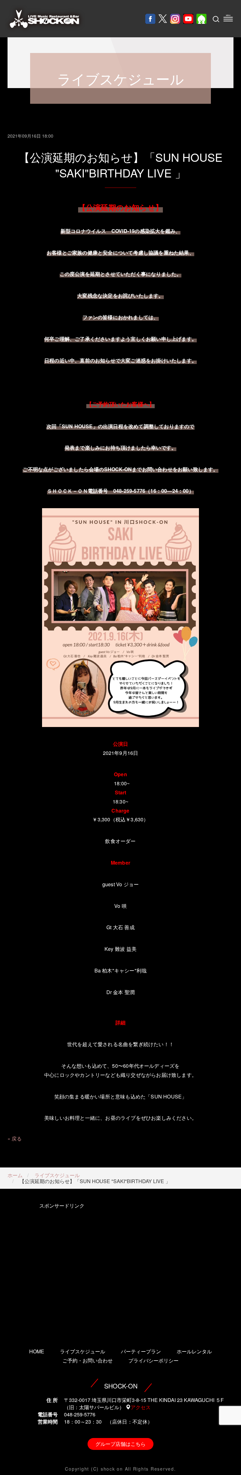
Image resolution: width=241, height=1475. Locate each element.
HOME (36, 1351)
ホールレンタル (194, 1351)
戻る (17, 1138)
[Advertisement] (62, 1267)
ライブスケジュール (57, 1175)
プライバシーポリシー (153, 1360)
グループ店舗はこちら (120, 1443)
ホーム (15, 1175)
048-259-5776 (79, 1414)
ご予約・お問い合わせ (87, 1360)
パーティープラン (141, 1351)
